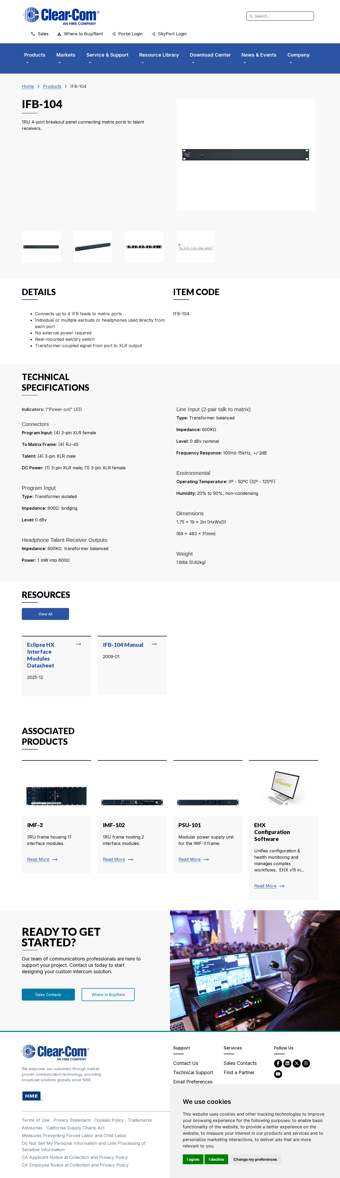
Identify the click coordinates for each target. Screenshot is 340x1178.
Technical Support (193, 1072)
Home (28, 86)
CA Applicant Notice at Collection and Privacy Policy (75, 1157)
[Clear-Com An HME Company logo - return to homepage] (56, 1052)
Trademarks (140, 1120)
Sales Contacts (48, 994)
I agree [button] (193, 1159)
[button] (41, 246)
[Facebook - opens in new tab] (278, 1063)
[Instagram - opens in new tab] (306, 1063)
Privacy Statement (71, 1120)
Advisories (32, 1127)
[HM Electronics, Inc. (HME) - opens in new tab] (32, 1096)
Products (52, 86)
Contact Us (185, 1063)
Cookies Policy (109, 1120)
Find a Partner (239, 1072)
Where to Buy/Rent (108, 994)
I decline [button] (216, 1159)
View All (45, 614)
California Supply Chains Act (75, 1127)
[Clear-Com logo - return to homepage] (61, 16)
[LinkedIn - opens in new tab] (287, 1063)
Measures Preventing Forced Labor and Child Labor (74, 1135)
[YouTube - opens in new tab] (278, 1074)
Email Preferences (192, 1082)
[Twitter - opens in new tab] (297, 1063)
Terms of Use (35, 1120)
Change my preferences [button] (255, 1159)
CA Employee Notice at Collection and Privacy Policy (75, 1165)
